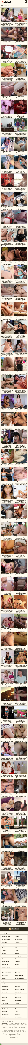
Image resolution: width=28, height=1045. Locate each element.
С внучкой (17, 942)
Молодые (17, 972)
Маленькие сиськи (6, 972)
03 (15, 928)
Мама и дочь (5, 1011)
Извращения (5, 964)
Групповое (4, 944)
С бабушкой (5, 969)
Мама (3, 956)
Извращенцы (18, 1017)
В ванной (4, 997)
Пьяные (17, 953)
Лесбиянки (18, 1006)
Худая (16, 950)
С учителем (18, 1000)
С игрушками (18, 983)
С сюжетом (17, 1014)
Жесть (3, 1006)
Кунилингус (5, 986)
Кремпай (4, 992)
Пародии (4, 942)
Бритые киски (5, 1017)
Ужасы (4, 950)
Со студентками (19, 975)
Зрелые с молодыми (20, 944)
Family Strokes (5, 1008)
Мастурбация (18, 1008)
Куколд (4, 953)
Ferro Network (5, 961)
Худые (16, 1011)
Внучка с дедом (6, 967)
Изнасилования (6, 936)
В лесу (3, 1000)
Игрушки (4, 981)
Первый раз (18, 958)
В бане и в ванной (19, 989)
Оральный (17, 986)
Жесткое (17, 964)
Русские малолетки (19, 978)
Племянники (18, 997)
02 (12, 928)
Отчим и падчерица (19, 969)
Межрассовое (5, 1014)
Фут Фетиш (4, 983)
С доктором (5, 994)
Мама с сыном (18, 939)
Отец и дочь (5, 975)
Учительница (5, 1003)
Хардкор (17, 961)
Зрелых (17, 936)
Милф (3, 947)
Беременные (18, 992)
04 (18, 928)
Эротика (4, 978)
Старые (17, 967)
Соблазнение (5, 989)
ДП (16, 947)
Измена (4, 958)
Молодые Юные (6, 939)
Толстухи (17, 1003)
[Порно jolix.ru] (6, 2)
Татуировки (18, 994)
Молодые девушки (19, 956)
